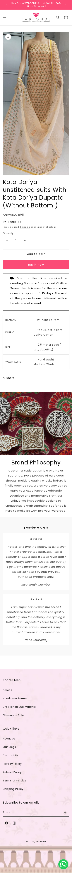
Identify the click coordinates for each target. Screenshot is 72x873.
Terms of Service (15, 780)
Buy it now (36, 264)
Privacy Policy (12, 764)
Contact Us (10, 755)
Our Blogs (9, 747)
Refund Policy (12, 772)
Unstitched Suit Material (19, 707)
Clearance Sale (13, 715)
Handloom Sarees (15, 698)
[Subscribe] (65, 812)
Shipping (25, 227)
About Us (9, 738)
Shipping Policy (13, 789)
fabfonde (41, 841)
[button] (5, 17)
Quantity (8, 233)
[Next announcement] (65, 5)
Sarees (7, 690)
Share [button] (10, 378)
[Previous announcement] (7, 5)
